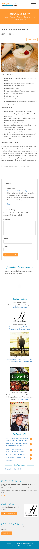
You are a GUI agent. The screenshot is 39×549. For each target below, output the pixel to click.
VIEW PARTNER (8, 513)
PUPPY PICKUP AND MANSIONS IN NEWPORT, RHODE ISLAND (17, 439)
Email (5, 246)
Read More (4, 495)
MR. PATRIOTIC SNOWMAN (15, 454)
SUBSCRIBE (6, 533)
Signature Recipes (16, 17)
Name (6, 238)
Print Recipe (32, 39)
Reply (9, 204)
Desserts (27, 17)
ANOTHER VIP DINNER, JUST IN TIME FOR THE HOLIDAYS (17, 445)
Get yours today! (22, 399)
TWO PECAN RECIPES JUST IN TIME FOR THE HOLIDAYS (16, 450)
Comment (7, 219)
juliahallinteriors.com (19, 307)
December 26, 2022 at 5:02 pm (18, 191)
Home (6, 17)
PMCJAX (29, 546)
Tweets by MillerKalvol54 (13, 469)
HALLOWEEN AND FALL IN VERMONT (15, 459)
